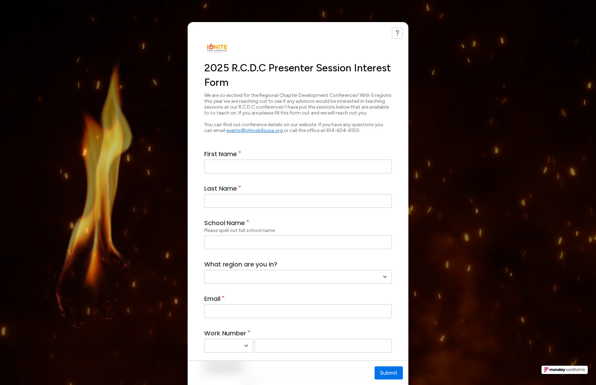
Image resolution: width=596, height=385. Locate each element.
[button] (564, 371)
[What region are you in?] (384, 276)
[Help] (397, 33)
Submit (388, 372)
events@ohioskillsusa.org (254, 130)
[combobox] (290, 277)
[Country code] (246, 345)
